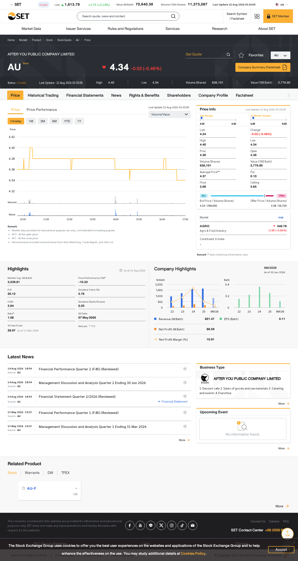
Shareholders (179, 95)
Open (253, 150)
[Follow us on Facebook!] (130, 525)
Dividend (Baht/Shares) (91, 301)
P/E (10, 289)
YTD (67, 121)
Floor (203, 182)
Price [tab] (15, 109)
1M (31, 121)
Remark (86, 326)
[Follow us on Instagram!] (171, 525)
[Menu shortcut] (257, 16)
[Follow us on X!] (161, 525)
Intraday (15, 121)
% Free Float (15, 325)
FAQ (286, 521)
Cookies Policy (193, 553)
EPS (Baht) (231, 319)
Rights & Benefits (144, 95)
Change (255, 129)
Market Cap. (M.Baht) (20, 277)
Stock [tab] (12, 472)
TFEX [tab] (65, 472)
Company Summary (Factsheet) (259, 67)
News (116, 95)
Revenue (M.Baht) (171, 319)
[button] (128, 16)
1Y (79, 121)
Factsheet (244, 95)
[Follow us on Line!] (151, 525)
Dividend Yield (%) (88, 289)
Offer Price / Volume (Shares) (268, 200)
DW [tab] (50, 472)
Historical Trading (43, 95)
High (203, 140)
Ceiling (254, 182)
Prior (203, 150)
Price (15, 95)
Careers (274, 521)
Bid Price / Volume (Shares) (217, 200)
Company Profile (213, 95)
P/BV (10, 301)
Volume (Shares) (210, 161)
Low (252, 140)
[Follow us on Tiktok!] (182, 525)
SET (17, 4)
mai (280, 217)
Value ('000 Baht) (261, 161)
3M (43, 121)
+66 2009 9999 (277, 530)
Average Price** (210, 171)
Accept (281, 549)
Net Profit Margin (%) (173, 339)
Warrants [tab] (32, 472)
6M (54, 121)
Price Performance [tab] (42, 109)
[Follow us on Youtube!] (140, 525)
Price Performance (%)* (91, 277)
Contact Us (258, 521)
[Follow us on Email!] (192, 525)
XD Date (82, 313)
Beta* (11, 313)
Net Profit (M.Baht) (171, 329)
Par (252, 171)
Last (202, 129)
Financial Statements (84, 95)
